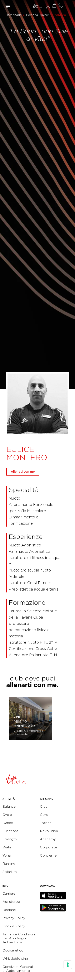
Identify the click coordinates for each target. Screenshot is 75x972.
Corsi (44, 815)
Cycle (7, 815)
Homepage (14, 15)
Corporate (48, 847)
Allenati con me (23, 471)
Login (48, 6)
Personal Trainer (37, 15)
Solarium (9, 872)
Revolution (49, 831)
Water (7, 847)
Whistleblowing (15, 958)
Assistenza (11, 902)
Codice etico (12, 950)
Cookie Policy (13, 926)
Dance (7, 823)
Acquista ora (54, 5)
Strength (9, 839)
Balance (9, 806)
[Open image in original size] (37, 6)
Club (44, 806)
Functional (11, 831)
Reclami (9, 910)
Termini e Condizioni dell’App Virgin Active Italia (18, 938)
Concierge (48, 855)
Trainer (45, 823)
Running (8, 864)
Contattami (60, 5)
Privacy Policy (13, 918)
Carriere (8, 893)
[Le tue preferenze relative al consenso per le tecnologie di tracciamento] (68, 965)
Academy (48, 839)
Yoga (6, 855)
